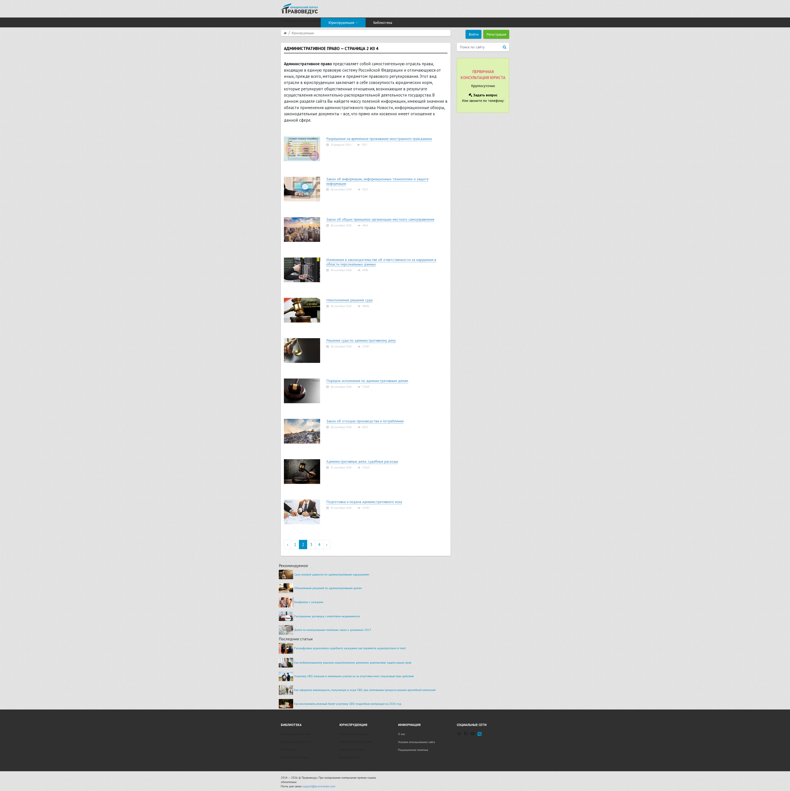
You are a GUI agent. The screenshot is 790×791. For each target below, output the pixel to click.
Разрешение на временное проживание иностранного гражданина (379, 138)
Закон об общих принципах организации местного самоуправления (380, 219)
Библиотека (382, 22)
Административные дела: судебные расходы (362, 461)
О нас (401, 734)
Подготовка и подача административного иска (364, 501)
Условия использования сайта (416, 742)
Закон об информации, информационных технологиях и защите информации (377, 181)
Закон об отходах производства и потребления (365, 421)
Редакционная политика (413, 750)
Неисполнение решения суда (349, 300)
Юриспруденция (341, 22)
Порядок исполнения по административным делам (367, 380)
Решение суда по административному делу (361, 340)
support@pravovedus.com (319, 786)
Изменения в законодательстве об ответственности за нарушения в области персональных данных (381, 262)
